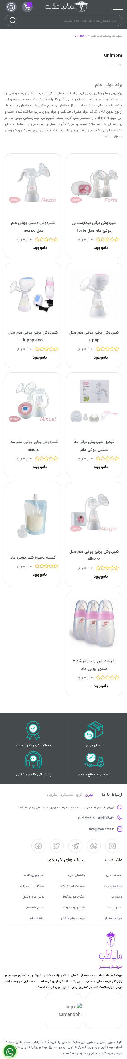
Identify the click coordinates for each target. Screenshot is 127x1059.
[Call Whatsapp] (10, 1051)
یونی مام (115, 64)
